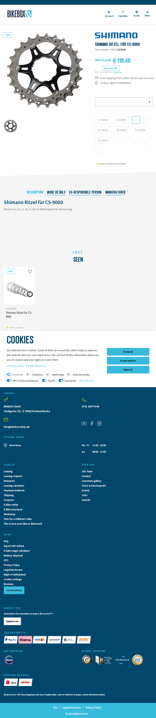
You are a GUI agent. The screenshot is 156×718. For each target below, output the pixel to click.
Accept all (128, 351)
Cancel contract (14, 590)
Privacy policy (16, 366)
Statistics (37, 374)
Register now (12, 621)
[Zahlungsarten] (78, 640)
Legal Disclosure (13, 569)
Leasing (8, 471)
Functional (70, 380)
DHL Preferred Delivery (26, 380)
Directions (15, 445)
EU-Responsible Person (85, 192)
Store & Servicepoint (94, 485)
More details (56, 192)
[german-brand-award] (105, 660)
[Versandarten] (18, 682)
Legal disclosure (37, 366)
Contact (86, 476)
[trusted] (88, 660)
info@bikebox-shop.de (17, 426)
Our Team (87, 471)
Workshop (9, 514)
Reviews (9, 584)
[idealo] (10, 660)
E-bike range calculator (17, 550)
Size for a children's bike (18, 519)
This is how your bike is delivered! (23, 523)
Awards (86, 500)
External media (81, 374)
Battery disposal (13, 555)
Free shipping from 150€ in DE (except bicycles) (127, 78)
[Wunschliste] (30, 271)
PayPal (51, 380)
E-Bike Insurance (13, 509)
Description (35, 192)
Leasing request (13, 476)
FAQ (6, 541)
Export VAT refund (14, 546)
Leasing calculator (14, 485)
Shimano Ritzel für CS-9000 (19, 314)
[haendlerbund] (123, 660)
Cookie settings (13, 579)
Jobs (85, 495)
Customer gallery (91, 481)
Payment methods (14, 490)
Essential (18, 374)
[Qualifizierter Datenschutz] (138, 660)
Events (86, 490)
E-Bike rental (11, 504)
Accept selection (128, 360)
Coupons (9, 500)
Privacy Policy (12, 565)
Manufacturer (115, 192)
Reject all (128, 369)
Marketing (58, 374)
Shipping (117, 72)
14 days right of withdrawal (115, 83)
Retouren (9, 481)
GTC (6, 560)
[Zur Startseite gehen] (19, 14)
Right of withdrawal (15, 574)
